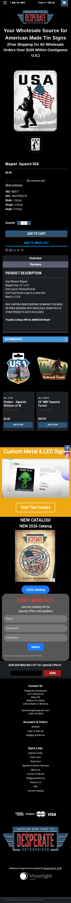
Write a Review (13, 185)
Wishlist (35, 727)
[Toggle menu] (5, 5)
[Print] (14, 250)
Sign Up (51, 2)
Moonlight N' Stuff (53, 868)
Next (66, 339)
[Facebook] (6, 250)
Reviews (35, 264)
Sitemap (40, 900)
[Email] (10, 250)
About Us (35, 770)
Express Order (35, 753)
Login (40, 2)
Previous (61, 339)
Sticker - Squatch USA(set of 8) (15, 403)
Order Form (35, 757)
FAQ (35, 786)
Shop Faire (35, 761)
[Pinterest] (22, 250)
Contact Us (35, 782)
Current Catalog (36, 791)
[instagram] (67, 455)
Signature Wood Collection (35, 765)
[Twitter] (18, 250)
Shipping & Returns (35, 735)
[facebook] (67, 448)
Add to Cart (18, 425)
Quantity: (10, 222)
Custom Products (35, 774)
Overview (35, 258)
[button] (35, 507)
